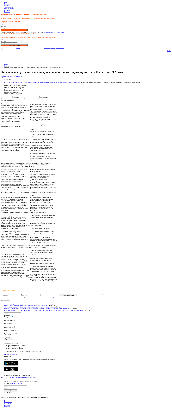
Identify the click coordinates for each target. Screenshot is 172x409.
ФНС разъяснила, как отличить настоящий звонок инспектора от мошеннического (29, 307)
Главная (6, 2)
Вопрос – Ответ (9, 8)
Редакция (7, 405)
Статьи (6, 5)
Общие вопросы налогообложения (11, 76)
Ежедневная (8, 317)
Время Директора (9, 334)
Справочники (8, 7)
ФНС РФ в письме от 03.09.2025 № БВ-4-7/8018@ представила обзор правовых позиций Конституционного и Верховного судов (40, 82)
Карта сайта (8, 402)
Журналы (7, 10)
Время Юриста (8, 327)
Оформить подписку (10, 354)
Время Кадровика (9, 330)
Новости (7, 4)
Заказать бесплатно (14, 30)
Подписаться (8, 339)
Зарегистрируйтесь (16, 383)
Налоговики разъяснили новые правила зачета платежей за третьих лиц (26, 305)
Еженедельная (8, 320)
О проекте (7, 403)
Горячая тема (8, 323)
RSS (5, 400)
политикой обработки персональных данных (54, 32)
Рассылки (7, 12)
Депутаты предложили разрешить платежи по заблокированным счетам (26, 304)
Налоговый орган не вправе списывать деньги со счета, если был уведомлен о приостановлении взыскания (37, 308)
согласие (18, 32)
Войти (169, 51)
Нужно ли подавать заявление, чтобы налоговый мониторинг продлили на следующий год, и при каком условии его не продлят (43, 310)
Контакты (7, 406)
